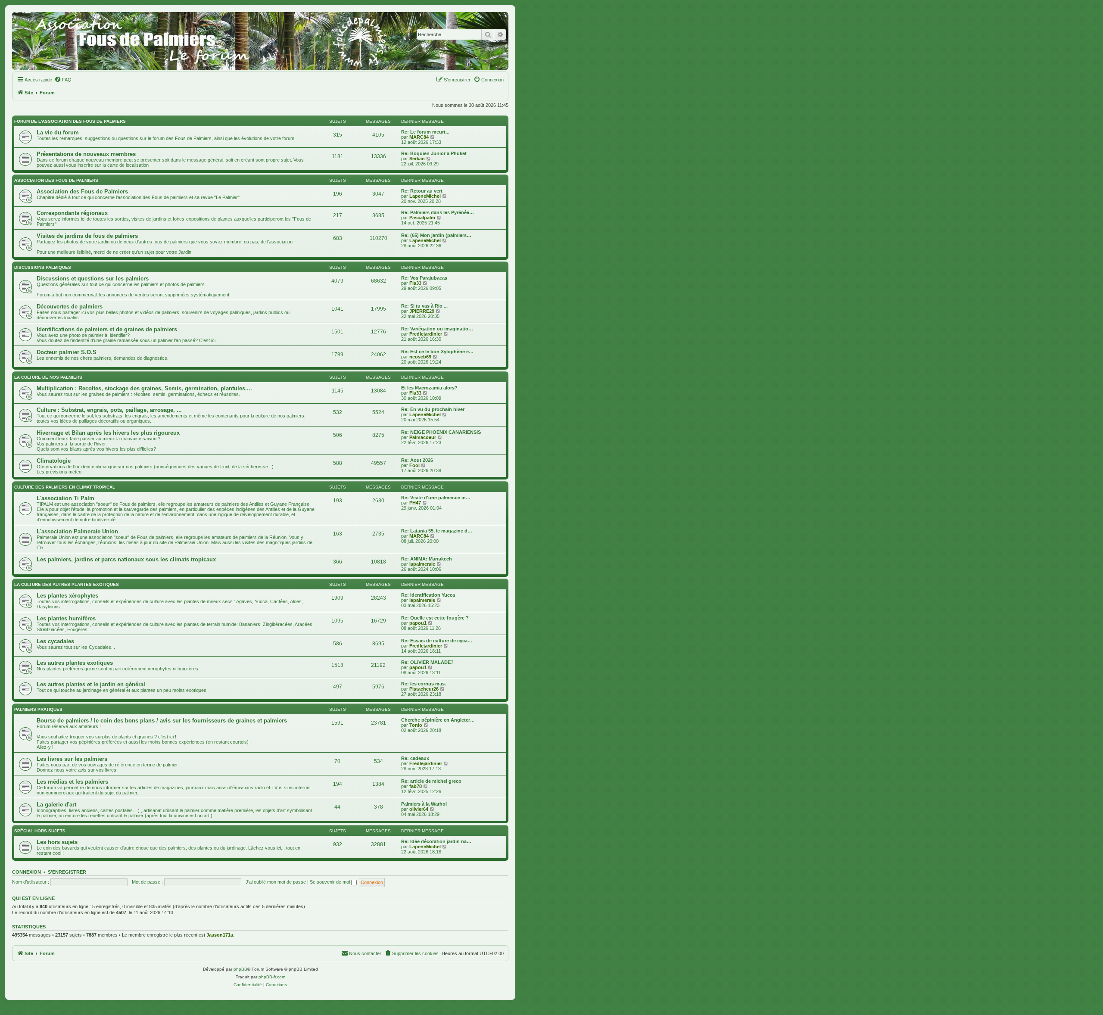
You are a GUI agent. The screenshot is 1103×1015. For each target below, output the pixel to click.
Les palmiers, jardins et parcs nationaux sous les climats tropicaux (126, 559)
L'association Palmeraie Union (77, 531)
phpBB (240, 969)
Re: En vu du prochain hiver (432, 409)
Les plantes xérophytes (67, 595)
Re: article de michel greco (431, 781)
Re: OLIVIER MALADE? (427, 662)
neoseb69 (420, 356)
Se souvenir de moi (330, 881)
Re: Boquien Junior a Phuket (434, 153)
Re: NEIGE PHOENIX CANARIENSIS (441, 432)
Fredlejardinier (425, 333)
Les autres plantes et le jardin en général (91, 684)
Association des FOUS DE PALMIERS (56, 180)
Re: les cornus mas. (423, 683)
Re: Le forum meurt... (425, 131)
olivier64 (418, 809)
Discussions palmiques (42, 267)
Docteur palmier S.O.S (67, 352)
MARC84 (419, 137)
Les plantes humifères (66, 618)
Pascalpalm (422, 217)
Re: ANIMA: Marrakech (426, 558)
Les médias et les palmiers (72, 781)
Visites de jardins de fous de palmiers (87, 236)
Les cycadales (55, 641)
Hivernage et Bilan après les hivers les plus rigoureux (108, 433)
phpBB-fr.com (272, 977)
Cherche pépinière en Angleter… (438, 719)
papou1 (418, 623)
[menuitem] (63, 80)
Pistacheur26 (424, 688)
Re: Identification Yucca (428, 595)
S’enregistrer (67, 872)
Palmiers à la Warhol (424, 803)
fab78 (415, 786)
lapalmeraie (422, 564)
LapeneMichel (425, 196)
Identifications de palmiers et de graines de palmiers (107, 329)
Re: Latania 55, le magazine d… (436, 530)
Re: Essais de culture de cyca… (436, 640)
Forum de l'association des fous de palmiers (70, 121)
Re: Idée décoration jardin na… (436, 841)
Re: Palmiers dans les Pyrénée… (437, 212)
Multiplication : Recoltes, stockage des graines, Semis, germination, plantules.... (144, 388)
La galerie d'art (56, 804)
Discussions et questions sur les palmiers (93, 278)
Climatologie (54, 461)
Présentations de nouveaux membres (86, 154)
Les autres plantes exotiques (75, 663)
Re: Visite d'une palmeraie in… (435, 497)
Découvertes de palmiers (70, 306)
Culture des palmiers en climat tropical (64, 487)
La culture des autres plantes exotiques (66, 584)
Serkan (417, 158)
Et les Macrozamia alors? (429, 387)
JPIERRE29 (421, 311)
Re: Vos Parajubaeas (424, 277)
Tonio (415, 725)
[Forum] (260, 41)
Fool (414, 465)
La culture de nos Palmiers (48, 377)
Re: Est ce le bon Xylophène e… (437, 351)
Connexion (26, 872)
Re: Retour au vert (421, 190)
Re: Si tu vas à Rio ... (424, 305)
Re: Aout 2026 (417, 460)
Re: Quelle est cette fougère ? (435, 617)
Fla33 (415, 283)
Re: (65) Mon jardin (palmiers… (436, 235)
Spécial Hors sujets (39, 830)
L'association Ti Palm (65, 498)
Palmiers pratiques (38, 709)
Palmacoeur (422, 437)
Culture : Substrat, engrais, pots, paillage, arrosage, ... (109, 410)
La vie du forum (58, 132)
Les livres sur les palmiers (72, 759)
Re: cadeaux (415, 758)
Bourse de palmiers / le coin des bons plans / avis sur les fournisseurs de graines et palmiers (162, 720)
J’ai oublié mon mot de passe (276, 881)
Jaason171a (219, 934)
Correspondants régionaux (72, 213)
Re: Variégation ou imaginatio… (437, 328)
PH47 (415, 502)
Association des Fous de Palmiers (82, 191)
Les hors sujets (57, 842)
